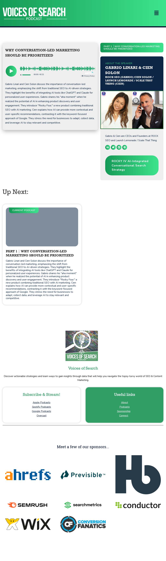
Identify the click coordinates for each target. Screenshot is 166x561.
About (124, 402)
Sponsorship (123, 411)
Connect (123, 415)
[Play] (11, 71)
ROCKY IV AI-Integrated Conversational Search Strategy (130, 165)
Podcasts (124, 406)
